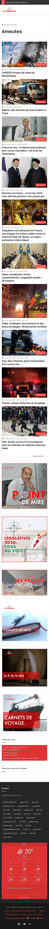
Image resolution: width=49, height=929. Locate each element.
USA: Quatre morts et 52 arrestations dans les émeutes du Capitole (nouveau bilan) (23, 445)
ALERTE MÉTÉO (10, 802)
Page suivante (38, 456)
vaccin (7, 837)
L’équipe (42, 911)
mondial (19, 818)
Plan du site (38, 914)
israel (37, 814)
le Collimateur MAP (10, 271)
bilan (35, 802)
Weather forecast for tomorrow (18, 888)
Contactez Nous (26, 914)
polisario (7, 825)
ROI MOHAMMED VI (11, 829)
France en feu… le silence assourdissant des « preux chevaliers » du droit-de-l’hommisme (24, 150)
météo (30, 818)
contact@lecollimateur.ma (18, 747)
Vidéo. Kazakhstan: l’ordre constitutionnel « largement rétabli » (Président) (22, 277)
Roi (28, 825)
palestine (33, 821)
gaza (17, 814)
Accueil (6, 25)
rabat (18, 825)
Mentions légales (12, 914)
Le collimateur (8, 107)
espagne (28, 810)
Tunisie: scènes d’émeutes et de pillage (23, 403)
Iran (27, 814)
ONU (22, 821)
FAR (39, 810)
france (7, 814)
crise (6, 810)
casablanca (8, 806)
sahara (37, 829)
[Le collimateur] (9, 9)
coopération (23, 806)
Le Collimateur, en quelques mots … (24, 911)
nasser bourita (9, 821)
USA (32, 833)
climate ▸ (24, 897)
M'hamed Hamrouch (10, 144)
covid (36, 806)
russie (26, 829)
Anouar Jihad (8, 69)
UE (23, 833)
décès (17, 810)
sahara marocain (10, 833)
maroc (7, 818)
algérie (24, 802)
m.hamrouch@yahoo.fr (11, 750)
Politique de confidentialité (15, 918)
